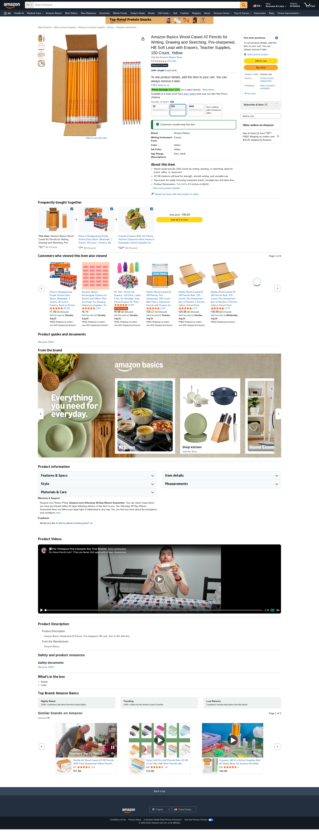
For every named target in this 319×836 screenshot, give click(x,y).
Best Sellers (71, 13)
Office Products (45, 27)
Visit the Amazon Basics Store (166, 57)
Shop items (208, 89)
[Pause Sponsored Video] (113, 748)
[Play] (40, 610)
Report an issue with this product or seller (177, 194)
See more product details (166, 188)
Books (151, 13)
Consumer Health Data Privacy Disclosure (163, 820)
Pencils (110, 27)
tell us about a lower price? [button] (74, 523)
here (58, 512)
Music (207, 13)
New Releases (88, 13)
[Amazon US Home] (128, 810)
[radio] (41, 38)
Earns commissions (117, 548)
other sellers (189, 93)
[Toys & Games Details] (250, 13)
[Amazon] (12, 5)
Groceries (104, 13)
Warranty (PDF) (46, 342)
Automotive (260, 13)
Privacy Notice (134, 820)
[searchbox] (137, 5)
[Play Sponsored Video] (159, 740)
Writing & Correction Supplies (91, 27)
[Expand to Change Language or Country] (261, 6)
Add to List (248, 116)
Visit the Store (189, 451)
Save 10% (165, 89)
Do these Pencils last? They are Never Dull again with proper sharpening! (87, 552)
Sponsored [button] (42, 718)
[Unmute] (278, 610)
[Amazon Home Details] (230, 13)
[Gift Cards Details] (170, 13)
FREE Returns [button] (159, 85)
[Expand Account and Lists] (285, 6)
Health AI (19, 13)
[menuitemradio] (272, 610)
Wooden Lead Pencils (126, 27)
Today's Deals (137, 13)
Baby (271, 13)
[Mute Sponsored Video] (113, 754)
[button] (7, 13)
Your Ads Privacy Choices (195, 820)
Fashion (184, 13)
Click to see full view (96, 138)
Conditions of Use (118, 820)
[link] (96, 219)
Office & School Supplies (65, 27)
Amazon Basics (54, 13)
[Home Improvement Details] (300, 13)
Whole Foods (120, 13)
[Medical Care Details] (42, 13)
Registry (196, 13)
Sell (175, 13)
